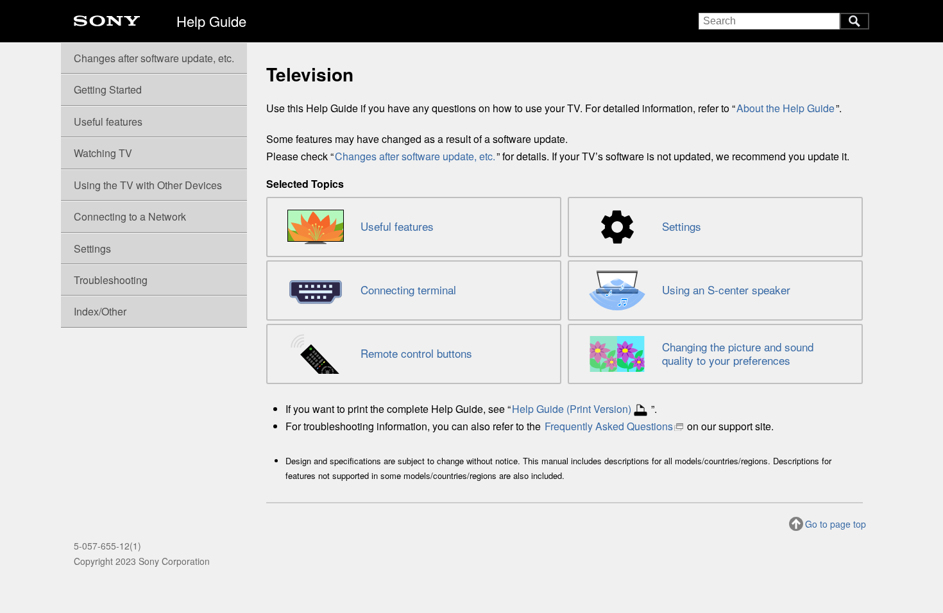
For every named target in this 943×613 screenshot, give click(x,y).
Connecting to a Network (130, 216)
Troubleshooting (111, 280)
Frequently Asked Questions (609, 426)
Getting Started (108, 89)
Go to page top (835, 523)
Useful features (108, 121)
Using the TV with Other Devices (148, 185)
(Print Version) (571, 408)
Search (854, 21)
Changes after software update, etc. (415, 156)
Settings (92, 248)
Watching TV (103, 153)
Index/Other (100, 311)
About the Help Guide (785, 108)
